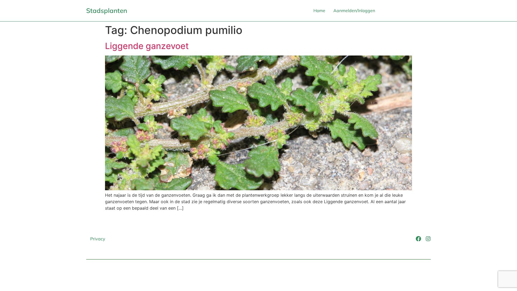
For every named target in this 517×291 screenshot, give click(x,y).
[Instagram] (428, 238)
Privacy (97, 238)
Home (319, 10)
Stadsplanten (106, 10)
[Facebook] (418, 238)
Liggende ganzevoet (147, 46)
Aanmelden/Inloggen (354, 10)
